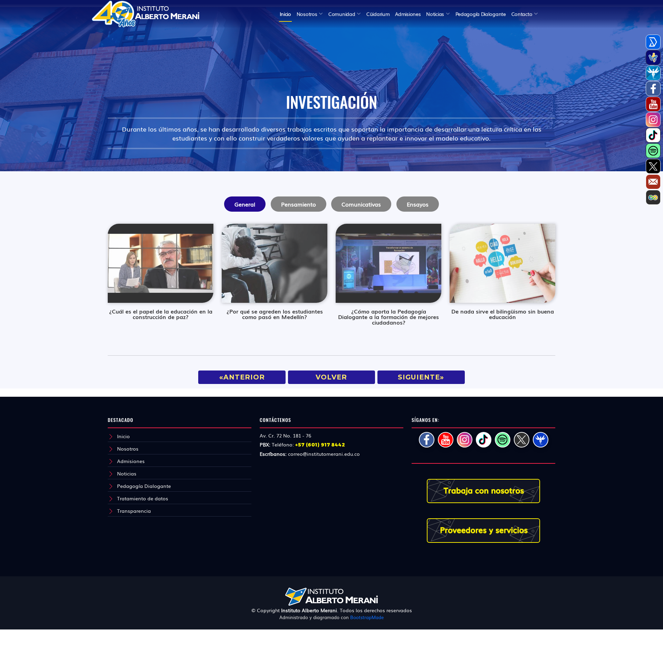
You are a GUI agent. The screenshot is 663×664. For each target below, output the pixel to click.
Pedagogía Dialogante (144, 485)
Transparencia (134, 510)
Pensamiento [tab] (298, 204)
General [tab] (244, 204)
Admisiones (131, 461)
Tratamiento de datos (142, 498)
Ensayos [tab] (418, 204)
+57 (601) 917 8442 (320, 445)
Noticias (126, 473)
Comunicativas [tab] (361, 204)
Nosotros (127, 448)
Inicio (285, 13)
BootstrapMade (367, 617)
